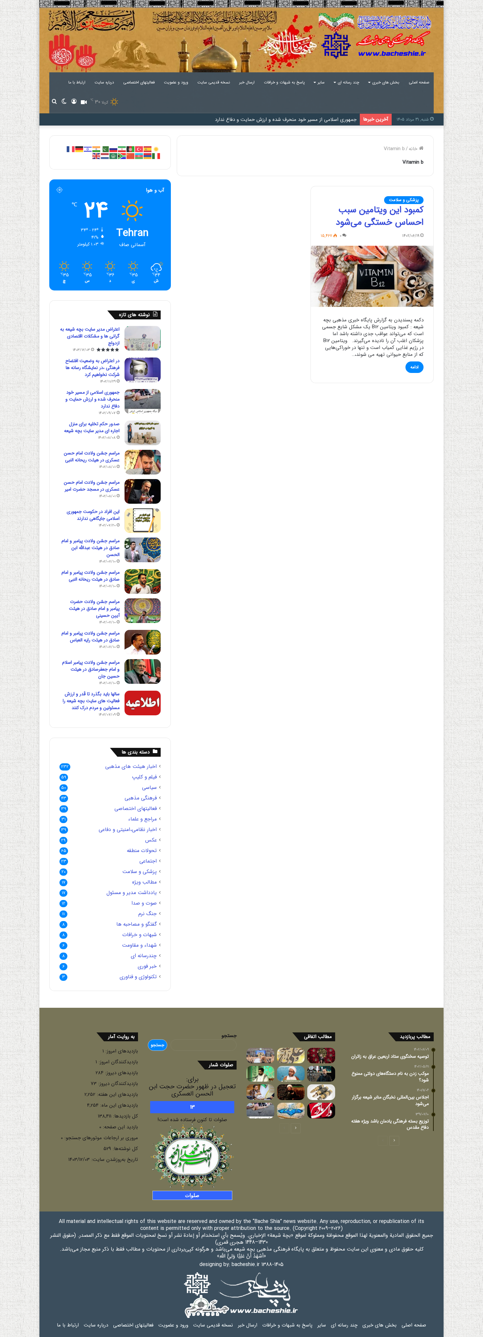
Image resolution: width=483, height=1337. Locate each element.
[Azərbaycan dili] (139, 156)
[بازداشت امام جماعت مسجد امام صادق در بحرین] (291, 1074)
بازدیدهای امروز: (121, 1051)
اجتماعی (148, 861)
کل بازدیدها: (124, 1116)
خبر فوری (147, 966)
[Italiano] (156, 156)
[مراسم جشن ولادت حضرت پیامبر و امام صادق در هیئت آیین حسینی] (143, 610)
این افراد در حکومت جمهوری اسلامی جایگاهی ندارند (93, 515)
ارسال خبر (247, 82)
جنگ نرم (147, 914)
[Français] (71, 149)
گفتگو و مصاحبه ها (136, 924)
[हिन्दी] (96, 149)
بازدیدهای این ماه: (118, 1105)
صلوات (192, 1195)
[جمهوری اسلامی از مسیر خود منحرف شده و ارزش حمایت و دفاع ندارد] (143, 401)
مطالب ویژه (144, 882)
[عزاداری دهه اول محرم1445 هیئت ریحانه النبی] (321, 1056)
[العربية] (113, 156)
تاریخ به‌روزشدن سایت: (114, 1160)
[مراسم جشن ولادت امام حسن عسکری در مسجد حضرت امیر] (143, 491)
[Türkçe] (139, 149)
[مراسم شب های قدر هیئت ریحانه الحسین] (260, 1074)
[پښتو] (130, 149)
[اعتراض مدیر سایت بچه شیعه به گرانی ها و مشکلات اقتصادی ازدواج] (143, 338)
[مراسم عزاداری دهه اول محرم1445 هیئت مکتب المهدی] (321, 1074)
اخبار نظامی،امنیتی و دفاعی (128, 829)
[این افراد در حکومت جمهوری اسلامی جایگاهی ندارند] (143, 520)
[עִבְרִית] (88, 149)
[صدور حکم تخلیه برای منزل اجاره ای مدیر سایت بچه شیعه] (143, 433)
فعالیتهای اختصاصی (139, 82)
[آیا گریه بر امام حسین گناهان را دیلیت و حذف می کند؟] (291, 1092)
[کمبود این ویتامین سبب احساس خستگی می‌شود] (372, 276)
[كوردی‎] (156, 149)
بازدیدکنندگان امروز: (117, 1062)
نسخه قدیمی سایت (213, 82)
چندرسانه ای (144, 956)
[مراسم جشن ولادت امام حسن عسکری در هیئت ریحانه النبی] (143, 462)
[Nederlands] (105, 156)
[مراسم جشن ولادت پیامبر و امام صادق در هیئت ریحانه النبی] (143, 581)
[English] (96, 156)
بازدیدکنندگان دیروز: (117, 1084)
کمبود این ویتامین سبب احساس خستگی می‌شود (380, 216)
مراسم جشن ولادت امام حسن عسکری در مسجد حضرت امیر (92, 486)
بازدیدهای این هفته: (116, 1094)
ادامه (414, 367)
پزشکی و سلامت (404, 199)
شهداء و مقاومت (139, 945)
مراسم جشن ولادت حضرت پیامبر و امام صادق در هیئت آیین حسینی (94, 608)
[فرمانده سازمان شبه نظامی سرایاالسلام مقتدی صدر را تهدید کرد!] (260, 1092)
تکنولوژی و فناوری (138, 977)
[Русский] (113, 149)
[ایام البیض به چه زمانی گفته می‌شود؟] (291, 1110)
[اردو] (105, 149)
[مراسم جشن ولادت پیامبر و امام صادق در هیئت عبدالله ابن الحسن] (143, 550)
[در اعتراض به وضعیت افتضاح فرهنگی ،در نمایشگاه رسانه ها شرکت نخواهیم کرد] (143, 369)
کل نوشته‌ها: (124, 1149)
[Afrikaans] (122, 156)
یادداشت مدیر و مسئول (131, 892)
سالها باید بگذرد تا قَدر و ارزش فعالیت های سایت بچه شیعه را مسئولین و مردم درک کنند (91, 700)
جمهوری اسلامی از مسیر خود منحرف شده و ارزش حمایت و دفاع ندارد (285, 119)
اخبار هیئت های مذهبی (131, 766)
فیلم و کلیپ (144, 777)
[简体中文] (130, 156)
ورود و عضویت (176, 82)
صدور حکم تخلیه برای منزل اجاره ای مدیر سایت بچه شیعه (92, 427)
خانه (414, 149)
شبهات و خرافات (139, 935)
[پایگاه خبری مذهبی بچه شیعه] (376, 36)
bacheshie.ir (246, 1264)
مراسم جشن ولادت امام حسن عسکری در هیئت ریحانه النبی (92, 457)
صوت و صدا (144, 903)
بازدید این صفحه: (119, 1127)
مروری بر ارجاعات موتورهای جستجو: (100, 1138)
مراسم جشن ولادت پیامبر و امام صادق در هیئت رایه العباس (90, 637)
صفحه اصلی (419, 82)
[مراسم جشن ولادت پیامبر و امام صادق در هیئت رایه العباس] (143, 642)
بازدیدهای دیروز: (121, 1073)
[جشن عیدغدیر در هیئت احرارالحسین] (291, 1056)
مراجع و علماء (142, 819)
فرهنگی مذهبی (141, 798)
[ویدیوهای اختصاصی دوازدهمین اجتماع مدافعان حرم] (260, 1056)
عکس (151, 840)
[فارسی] (122, 149)
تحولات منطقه (142, 850)
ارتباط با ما (76, 82)
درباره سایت (104, 82)
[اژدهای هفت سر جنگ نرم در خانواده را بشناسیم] (321, 1092)
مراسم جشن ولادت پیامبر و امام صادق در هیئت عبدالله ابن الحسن (90, 547)
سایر (321, 82)
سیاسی (149, 787)
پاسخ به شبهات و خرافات (284, 82)
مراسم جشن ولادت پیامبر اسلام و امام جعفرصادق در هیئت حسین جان (91, 669)
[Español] (148, 149)
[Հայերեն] (148, 156)
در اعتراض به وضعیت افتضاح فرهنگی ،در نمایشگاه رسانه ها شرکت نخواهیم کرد (92, 367)
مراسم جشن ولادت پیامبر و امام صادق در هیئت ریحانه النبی (90, 576)
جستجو (229, 1036)
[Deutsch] (79, 149)
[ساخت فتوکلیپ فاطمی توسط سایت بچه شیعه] (321, 1110)
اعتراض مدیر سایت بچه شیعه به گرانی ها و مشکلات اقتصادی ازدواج (90, 336)
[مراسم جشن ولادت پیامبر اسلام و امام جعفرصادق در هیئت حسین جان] (143, 671)
